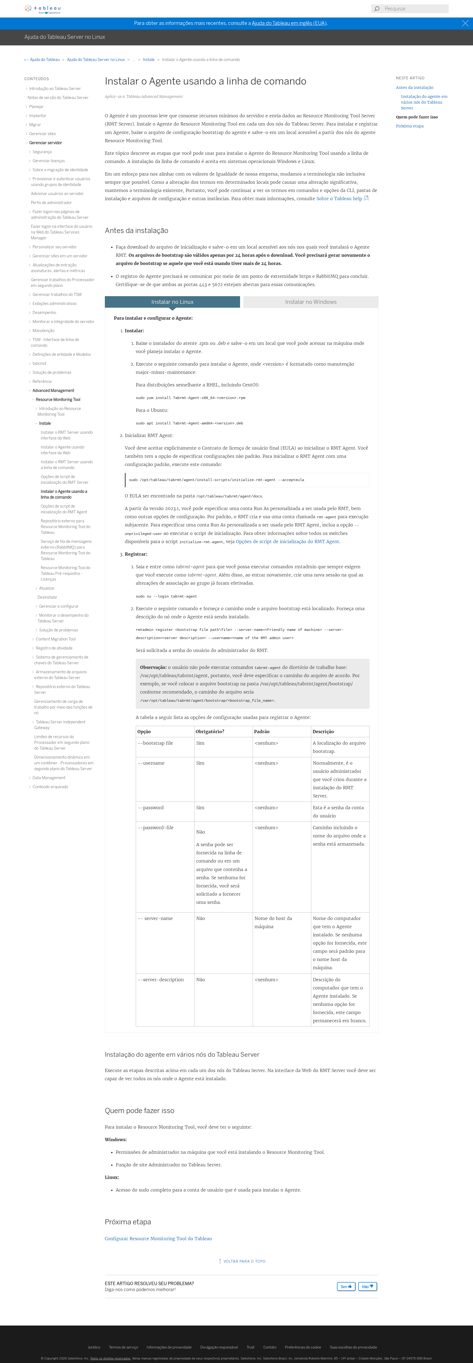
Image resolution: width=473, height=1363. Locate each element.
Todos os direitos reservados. (110, 1358)
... (134, 59)
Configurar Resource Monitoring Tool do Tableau (158, 1238)
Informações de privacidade (169, 1347)
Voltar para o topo (244, 1261)
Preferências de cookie (303, 1347)
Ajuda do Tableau (44, 59)
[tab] (172, 302)
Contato (269, 1347)
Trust (251, 1347)
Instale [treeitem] (44, 423)
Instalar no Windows (311, 302)
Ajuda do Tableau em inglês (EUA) (289, 23)
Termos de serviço (123, 1347)
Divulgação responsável (219, 1347)
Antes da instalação (414, 87)
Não (366, 1287)
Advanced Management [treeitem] (53, 390)
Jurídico (94, 1347)
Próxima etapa (410, 126)
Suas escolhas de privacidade (353, 1347)
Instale (149, 59)
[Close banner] (466, 23)
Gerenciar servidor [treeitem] (45, 143)
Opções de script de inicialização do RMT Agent (287, 541)
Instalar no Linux (172, 302)
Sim (344, 1287)
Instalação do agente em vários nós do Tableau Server (424, 102)
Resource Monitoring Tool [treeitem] (57, 399)
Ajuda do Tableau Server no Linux (96, 59)
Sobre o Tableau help (341, 198)
